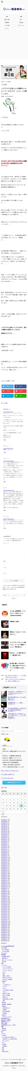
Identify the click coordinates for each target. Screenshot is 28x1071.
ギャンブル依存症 (7, 966)
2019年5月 (4, 875)
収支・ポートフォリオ (7, 959)
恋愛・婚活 (7, 19)
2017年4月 (4, 914)
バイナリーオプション (8, 968)
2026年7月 (4, 819)
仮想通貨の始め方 (6, 956)
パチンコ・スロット (7, 970)
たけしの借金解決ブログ (14, 1063)
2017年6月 (4, 911)
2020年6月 (4, 854)
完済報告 (5, 1009)
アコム (4, 988)
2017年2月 (4, 917)
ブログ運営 (7, 25)
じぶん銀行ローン (7, 984)
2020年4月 (4, 857)
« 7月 (2, 814)
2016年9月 (4, 926)
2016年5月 (4, 932)
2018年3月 (4, 896)
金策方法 (4, 1015)
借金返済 (4, 1006)
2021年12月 (4, 831)
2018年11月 (4, 885)
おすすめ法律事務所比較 (7, 946)
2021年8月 (4, 837)
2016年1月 (4, 939)
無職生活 (4, 1030)
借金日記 (4, 1002)
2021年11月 (4, 833)
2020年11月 (4, 852)
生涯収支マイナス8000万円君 (10, 1038)
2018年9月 (4, 888)
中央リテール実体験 (7, 979)
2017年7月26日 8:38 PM (8, 461)
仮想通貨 (7, 22)
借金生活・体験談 (6, 1020)
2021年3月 (4, 846)
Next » (14, 598)
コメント (6, 543)
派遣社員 (4, 1028)
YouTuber (4, 1035)
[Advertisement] (14, 45)
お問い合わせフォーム (14, 782)
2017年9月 (4, 906)
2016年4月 (4, 934)
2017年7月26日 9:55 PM (8, 411)
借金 (7, 16)
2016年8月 (4, 927)
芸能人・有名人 (6, 975)
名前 (4, 561)
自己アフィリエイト (7, 1016)
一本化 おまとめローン (7, 977)
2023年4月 (4, 824)
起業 (3, 1049)
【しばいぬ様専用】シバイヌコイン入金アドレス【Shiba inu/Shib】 (18, 613)
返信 (5, 439)
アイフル (5, 986)
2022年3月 (4, 826)
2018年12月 (4, 883)
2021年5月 (4, 842)
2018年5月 (4, 893)
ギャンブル (4, 965)
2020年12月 (4, 850)
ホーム (7, 28)
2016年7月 (4, 929)
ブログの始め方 (5, 949)
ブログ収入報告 (5, 951)
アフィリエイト (5, 1040)
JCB (4, 982)
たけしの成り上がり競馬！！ (8, 1037)
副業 (3, 1047)
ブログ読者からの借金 (8, 990)
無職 (2, 1026)
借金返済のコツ (6, 1007)
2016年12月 (4, 921)
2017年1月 (4, 919)
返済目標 (5, 1013)
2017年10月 (4, 904)
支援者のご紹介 (14, 621)
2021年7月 (4, 839)
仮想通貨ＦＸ (5, 958)
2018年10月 (4, 886)
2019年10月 (4, 867)
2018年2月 (4, 898)
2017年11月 (4, 903)
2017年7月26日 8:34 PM (8, 490)
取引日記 (4, 961)
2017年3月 (4, 916)
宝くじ (4, 972)
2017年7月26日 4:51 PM (8, 518)
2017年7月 (4, 909)
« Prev (4, 595)
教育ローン (5, 997)
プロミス (5, 991)
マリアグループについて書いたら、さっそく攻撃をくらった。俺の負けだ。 (18, 645)
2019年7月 (4, 872)
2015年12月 (4, 940)
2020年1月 (4, 862)
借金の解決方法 (5, 1018)
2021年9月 (4, 836)
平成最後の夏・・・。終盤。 (15, 702)
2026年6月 (4, 821)
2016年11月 (4, 922)
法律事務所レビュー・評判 (8, 1025)
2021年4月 (4, 844)
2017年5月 (4, 913)
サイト (4, 573)
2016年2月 (4, 937)
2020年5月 (4, 855)
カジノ (3, 1042)
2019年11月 (4, 865)
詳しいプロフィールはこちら (10, 770)
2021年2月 (4, 847)
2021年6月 (4, 841)
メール (4, 567)
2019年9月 (4, 868)
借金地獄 (4, 981)
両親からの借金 (6, 993)
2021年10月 (4, 834)
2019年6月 (4, 873)
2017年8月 (4, 908)
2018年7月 (4, 890)
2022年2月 (4, 828)
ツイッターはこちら (7, 778)
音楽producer (5, 1051)
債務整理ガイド (5, 1021)
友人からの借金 (6, 995)
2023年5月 (4, 823)
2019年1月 (4, 882)
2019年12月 (4, 864)
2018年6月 (4, 891)
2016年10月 (4, 924)
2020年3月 (4, 859)
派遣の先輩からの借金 (8, 999)
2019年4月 (4, 877)
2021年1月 (4, 849)
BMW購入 (5, 1046)
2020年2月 (4, 860)
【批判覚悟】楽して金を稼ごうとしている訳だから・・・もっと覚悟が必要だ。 (17, 715)
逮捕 (4, 1000)
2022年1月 (4, 829)
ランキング (4, 953)
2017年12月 (4, 901)
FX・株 (3, 1033)
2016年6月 (4, 931)
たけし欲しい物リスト (8, 774)
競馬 (4, 974)
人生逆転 (4, 1044)
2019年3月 (4, 878)
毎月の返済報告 (6, 1011)
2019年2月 (4, 880)
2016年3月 (4, 935)
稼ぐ (2, 1031)
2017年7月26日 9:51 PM (8, 448)
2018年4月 (4, 895)
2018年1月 (4, 899)
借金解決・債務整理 (6, 1004)
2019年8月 (4, 870)
